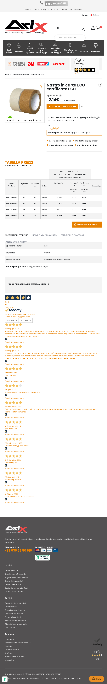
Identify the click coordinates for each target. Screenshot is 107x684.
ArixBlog (8, 653)
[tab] (18, 234)
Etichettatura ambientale (16, 624)
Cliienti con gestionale (15, 610)
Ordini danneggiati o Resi (16, 588)
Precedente (12, 320)
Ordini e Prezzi (11, 570)
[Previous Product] (100, 85)
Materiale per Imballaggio (41, 50)
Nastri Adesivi (9, 51)
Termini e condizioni (14, 591)
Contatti (8, 646)
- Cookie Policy (55, 678)
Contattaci (53, 9)
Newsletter (9, 660)
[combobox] (70, 38)
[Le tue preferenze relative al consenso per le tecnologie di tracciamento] (5, 679)
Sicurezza (84, 51)
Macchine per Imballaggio (55, 50)
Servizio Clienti (32, 9)
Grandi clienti (11, 606)
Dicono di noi (76, 9)
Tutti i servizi (10, 627)
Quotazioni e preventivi (15, 603)
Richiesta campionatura (15, 620)
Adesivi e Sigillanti (30, 50)
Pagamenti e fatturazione (16, 577)
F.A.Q (43, 9)
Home (7, 75)
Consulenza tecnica (14, 613)
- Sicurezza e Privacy (71, 678)
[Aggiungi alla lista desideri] (82, 106)
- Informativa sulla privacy (16, 678)
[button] (93, 28)
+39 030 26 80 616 (18, 550)
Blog (64, 9)
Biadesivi (19, 51)
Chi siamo (9, 639)
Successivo (26, 320)
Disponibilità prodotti (14, 581)
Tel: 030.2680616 (56, 4)
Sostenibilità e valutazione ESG (18, 642)
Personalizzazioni (13, 617)
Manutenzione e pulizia (70, 51)
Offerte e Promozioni (14, 584)
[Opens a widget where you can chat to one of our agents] (96, 679)
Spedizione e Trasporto (15, 574)
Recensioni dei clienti (14, 656)
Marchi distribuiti (12, 649)
